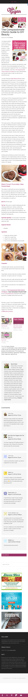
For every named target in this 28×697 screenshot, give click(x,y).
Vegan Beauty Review (16, 78)
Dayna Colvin (11, 492)
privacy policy (13, 650)
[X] (7, 695)
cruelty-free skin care (6, 349)
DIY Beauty (13, 349)
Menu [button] (15, 1)
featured (24, 349)
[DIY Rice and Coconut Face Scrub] (6, 335)
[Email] (21, 695)
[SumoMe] (25, 695)
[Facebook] (2, 695)
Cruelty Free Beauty (22, 347)
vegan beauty (16, 352)
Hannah (10, 540)
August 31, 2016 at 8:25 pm (14, 494)
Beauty (8, 346)
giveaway (3, 351)
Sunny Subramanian (10, 351)
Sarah (9, 472)
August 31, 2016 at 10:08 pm (15, 514)
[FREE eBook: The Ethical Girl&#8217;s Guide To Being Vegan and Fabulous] (18, 321)
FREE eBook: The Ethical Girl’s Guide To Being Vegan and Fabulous (18, 326)
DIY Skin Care (19, 349)
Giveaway (12, 346)
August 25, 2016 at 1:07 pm (14, 415)
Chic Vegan (14, 10)
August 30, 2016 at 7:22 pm (14, 457)
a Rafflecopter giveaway (7, 311)
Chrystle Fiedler (10, 347)
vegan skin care (13, 354)
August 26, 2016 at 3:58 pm (14, 439)
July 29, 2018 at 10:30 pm (14, 542)
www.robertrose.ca (9, 293)
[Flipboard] (16, 695)
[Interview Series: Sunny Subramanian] (6, 321)
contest (15, 347)
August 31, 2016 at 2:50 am (14, 474)
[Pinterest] (11, 695)
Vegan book (7, 354)
